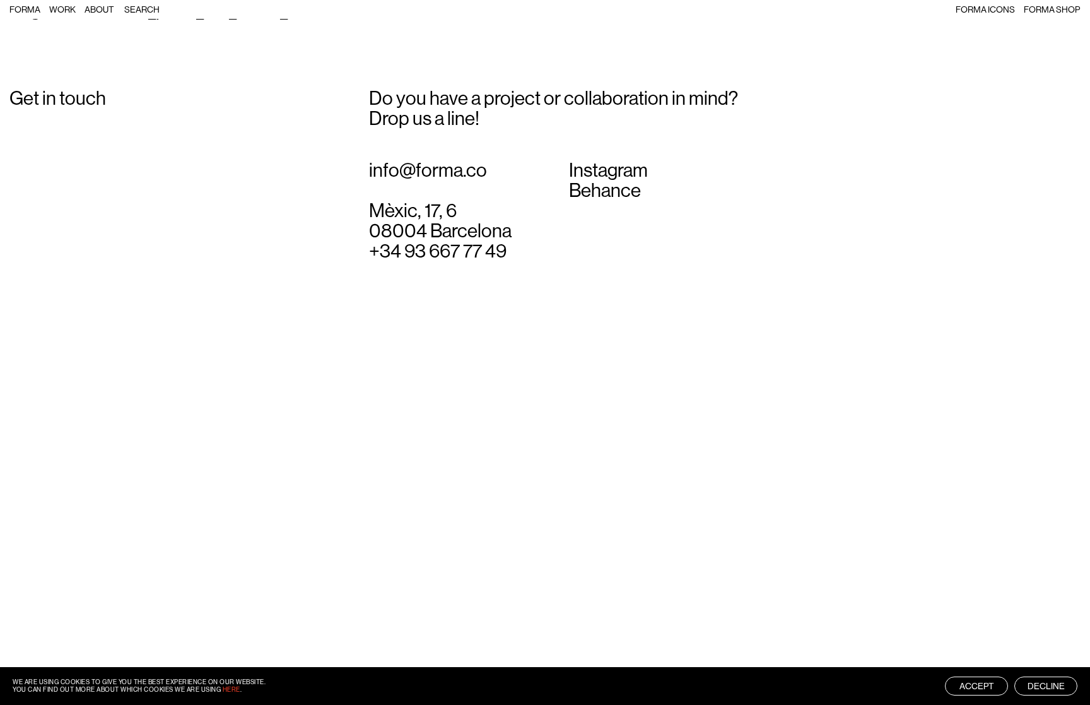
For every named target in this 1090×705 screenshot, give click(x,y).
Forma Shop (1052, 9)
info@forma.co (428, 170)
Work (62, 9)
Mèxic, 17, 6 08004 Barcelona (440, 221)
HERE (231, 689)
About (99, 9)
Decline (1046, 686)
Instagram (608, 170)
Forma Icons (985, 9)
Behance (605, 191)
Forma (24, 9)
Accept (976, 686)
